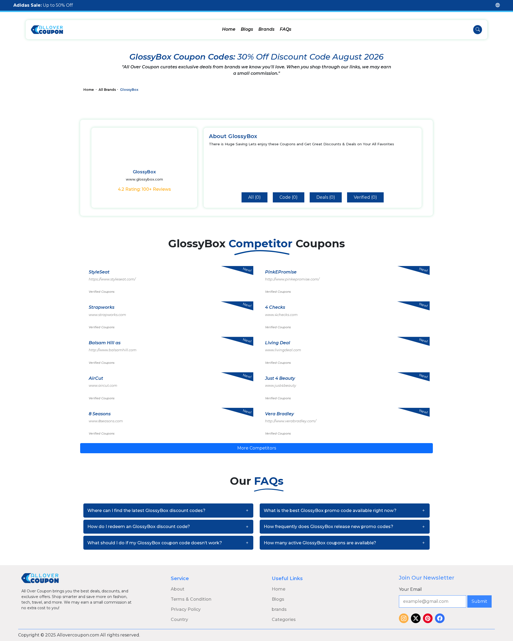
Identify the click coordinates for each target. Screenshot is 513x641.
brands (279, 609)
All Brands (107, 90)
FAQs (285, 29)
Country (179, 619)
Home (228, 29)
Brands (266, 29)
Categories (284, 619)
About (177, 589)
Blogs (247, 29)
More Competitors (256, 448)
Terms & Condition (191, 599)
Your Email (410, 589)
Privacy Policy (186, 609)
